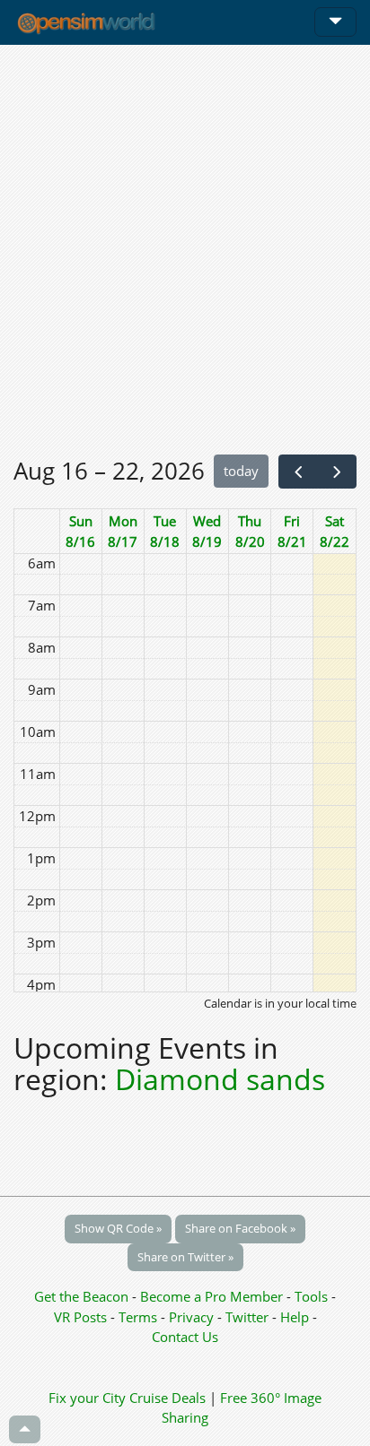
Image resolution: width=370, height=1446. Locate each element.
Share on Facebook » (240, 1228)
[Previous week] (298, 472)
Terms (140, 1317)
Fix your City (87, 1398)
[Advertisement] (185, 249)
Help (294, 1317)
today (241, 471)
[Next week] (337, 472)
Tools (313, 1296)
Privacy (191, 1317)
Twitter (247, 1317)
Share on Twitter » (185, 1257)
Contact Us (185, 1337)
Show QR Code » (118, 1228)
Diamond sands (220, 1079)
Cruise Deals (167, 1398)
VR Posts (82, 1317)
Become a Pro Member (213, 1296)
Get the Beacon (81, 1296)
